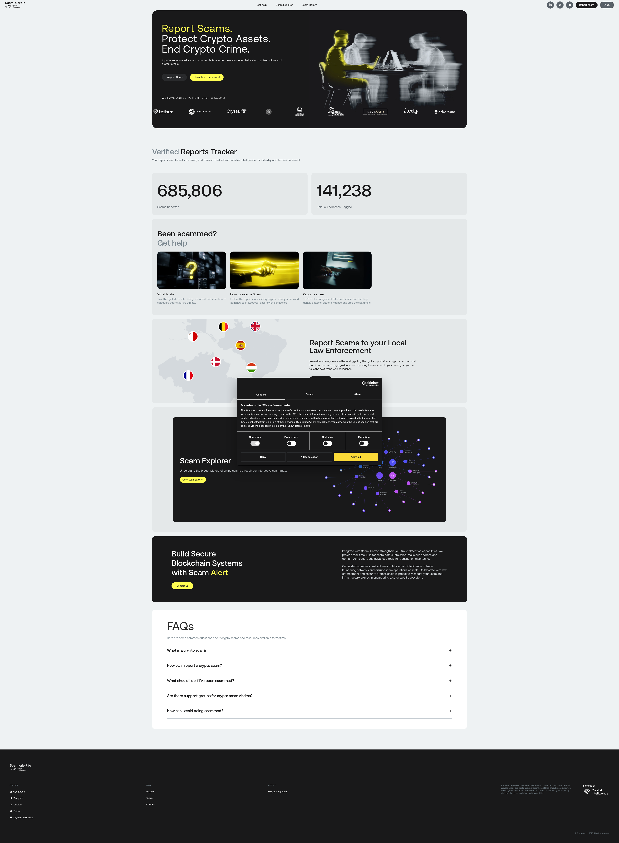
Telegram (18, 798)
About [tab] (357, 394)
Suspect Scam (174, 77)
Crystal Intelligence (23, 817)
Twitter (17, 811)
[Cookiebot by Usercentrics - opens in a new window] (364, 383)
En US (607, 4)
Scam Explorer (284, 4)
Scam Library (309, 4)
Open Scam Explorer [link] (192, 479)
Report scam (586, 4)
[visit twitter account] (560, 5)
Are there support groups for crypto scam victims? (210, 696)
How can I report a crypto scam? (194, 665)
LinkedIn (18, 804)
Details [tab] (310, 394)
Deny (263, 457)
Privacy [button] (150, 791)
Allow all (356, 457)
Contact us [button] (182, 586)
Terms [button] (149, 798)
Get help (262, 4)
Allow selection (309, 457)
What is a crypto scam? (186, 650)
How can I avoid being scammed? (195, 711)
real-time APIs (362, 555)
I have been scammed (207, 77)
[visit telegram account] (550, 5)
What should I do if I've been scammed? (200, 680)
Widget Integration (277, 791)
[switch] (291, 443)
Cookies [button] (150, 804)
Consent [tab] (261, 394)
